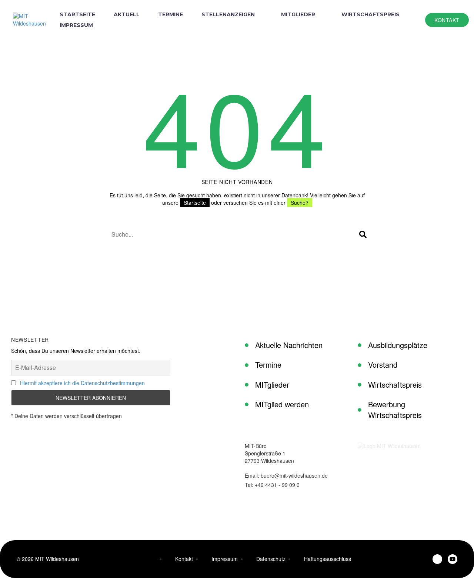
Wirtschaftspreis (370, 14)
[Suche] (363, 234)
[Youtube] (452, 559)
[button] (447, 20)
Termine (170, 14)
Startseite (77, 14)
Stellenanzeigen (228, 14)
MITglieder (298, 14)
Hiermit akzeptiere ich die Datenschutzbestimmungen (82, 383)
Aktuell (127, 14)
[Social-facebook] (437, 559)
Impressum (76, 25)
